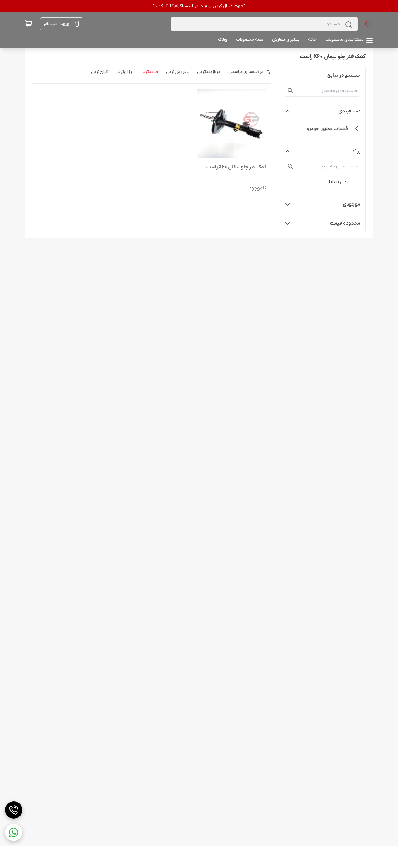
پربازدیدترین (208, 72)
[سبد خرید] (28, 24)
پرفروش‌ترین (178, 72)
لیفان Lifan (339, 182)
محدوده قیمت (345, 223)
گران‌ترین (99, 72)
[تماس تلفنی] (13, 810)
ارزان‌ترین (124, 72)
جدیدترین (149, 72)
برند (356, 151)
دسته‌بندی (349, 111)
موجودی (351, 204)
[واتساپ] (13, 832)
